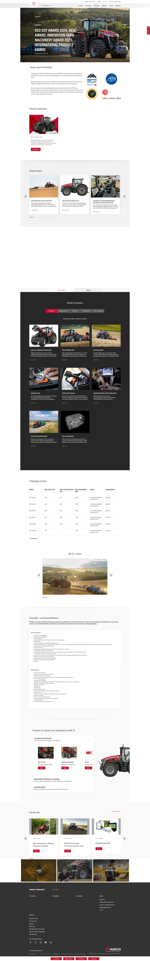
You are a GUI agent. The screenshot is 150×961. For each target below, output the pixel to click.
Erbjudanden (96, 5)
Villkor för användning (67, 954)
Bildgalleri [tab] (88, 290)
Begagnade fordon (105, 907)
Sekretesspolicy (33, 954)
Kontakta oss (33, 921)
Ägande (111, 5)
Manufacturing (33, 918)
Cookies (42, 954)
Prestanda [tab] (52, 311)
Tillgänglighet (56, 954)
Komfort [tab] (75, 311)
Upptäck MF (118, 5)
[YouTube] (46, 942)
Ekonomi (102, 899)
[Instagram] (40, 942)
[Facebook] (30, 942)
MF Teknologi (88, 5)
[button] (31, 216)
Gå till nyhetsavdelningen (116, 811)
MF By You (32, 926)
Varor (101, 910)
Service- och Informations (107, 905)
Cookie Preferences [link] (81, 954)
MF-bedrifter (33, 934)
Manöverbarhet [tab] (63, 311)
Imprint (48, 954)
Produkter (81, 5)
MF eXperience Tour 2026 (37, 929)
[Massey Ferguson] (33, 4)
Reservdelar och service (107, 902)
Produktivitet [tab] (86, 311)
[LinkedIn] (51, 942)
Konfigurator (104, 5)
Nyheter (31, 924)
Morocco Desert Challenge (37, 931)
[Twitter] (35, 942)
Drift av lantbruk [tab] (98, 311)
